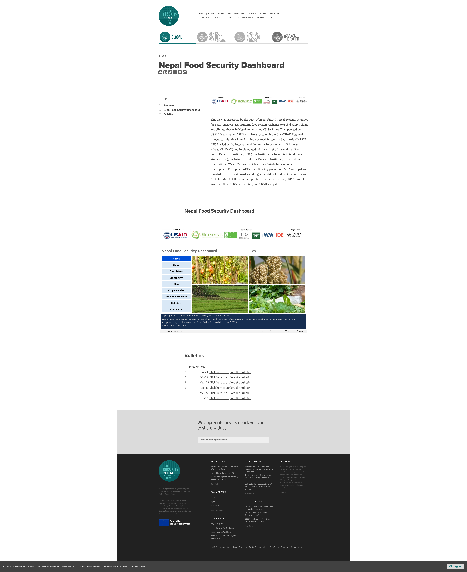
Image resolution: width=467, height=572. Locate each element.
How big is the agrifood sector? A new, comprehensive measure (224, 478)
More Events (249, 526)
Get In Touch (252, 14)
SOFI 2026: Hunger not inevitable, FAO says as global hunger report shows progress (259, 486)
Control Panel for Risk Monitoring (222, 528)
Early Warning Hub (217, 524)
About (243, 14)
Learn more (140, 566)
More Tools (218, 461)
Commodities (246, 18)
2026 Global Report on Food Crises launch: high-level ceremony (257, 520)
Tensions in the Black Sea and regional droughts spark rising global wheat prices (258, 478)
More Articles (249, 493)
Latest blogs (253, 461)
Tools (229, 18)
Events (260, 18)
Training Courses (233, 14)
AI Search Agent (203, 14)
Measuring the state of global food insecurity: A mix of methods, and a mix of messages (259, 469)
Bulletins (168, 114)
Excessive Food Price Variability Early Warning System (224, 537)
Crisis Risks (217, 518)
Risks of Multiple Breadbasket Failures (224, 473)
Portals (214, 547)
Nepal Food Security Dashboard (181, 110)
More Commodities (217, 510)
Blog (270, 18)
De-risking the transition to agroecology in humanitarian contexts (259, 507)
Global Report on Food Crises (221, 532)
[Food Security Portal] (169, 15)
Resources (220, 14)
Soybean (214, 502)
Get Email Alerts (274, 14)
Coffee (213, 497)
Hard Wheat (215, 506)
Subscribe (262, 14)
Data (213, 14)
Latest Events (253, 502)
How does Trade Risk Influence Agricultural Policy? (256, 514)
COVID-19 (285, 461)
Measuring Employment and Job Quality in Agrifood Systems (225, 467)
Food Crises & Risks (209, 18)
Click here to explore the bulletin (230, 372)
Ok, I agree (455, 566)
